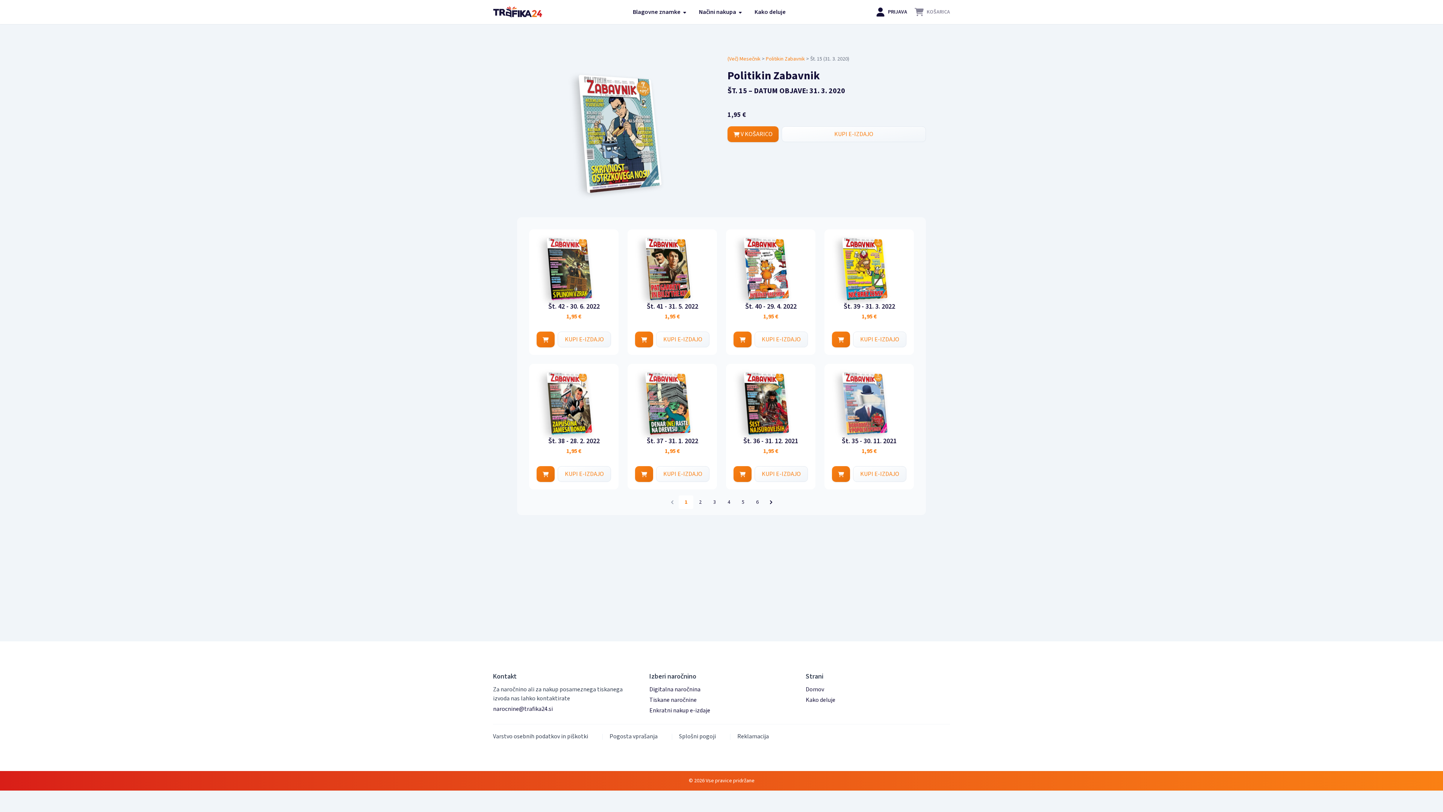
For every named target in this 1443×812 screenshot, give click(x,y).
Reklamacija (753, 736)
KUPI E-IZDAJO (853, 134)
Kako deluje (770, 12)
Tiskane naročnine (673, 700)
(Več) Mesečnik (744, 59)
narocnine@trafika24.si (523, 709)
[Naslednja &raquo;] (771, 502)
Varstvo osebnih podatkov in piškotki (540, 736)
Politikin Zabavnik (785, 59)
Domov (815, 689)
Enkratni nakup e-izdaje (679, 710)
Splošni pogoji (697, 736)
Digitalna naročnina (674, 689)
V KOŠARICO (756, 134)
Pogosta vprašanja (634, 736)
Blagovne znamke (657, 12)
